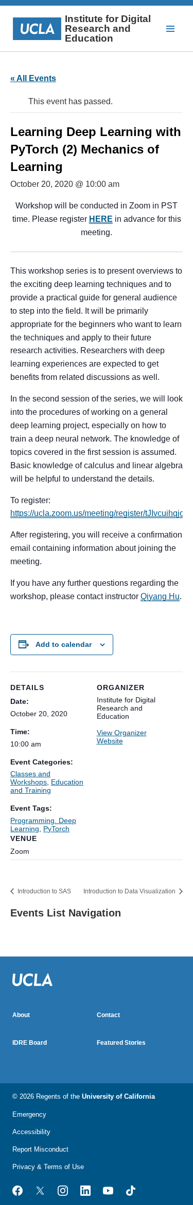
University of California (118, 1096)
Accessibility (31, 1132)
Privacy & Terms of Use (48, 1167)
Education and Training (46, 786)
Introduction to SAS (43, 891)
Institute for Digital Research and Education (108, 28)
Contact (108, 1015)
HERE (101, 219)
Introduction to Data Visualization (130, 891)
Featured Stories (121, 1042)
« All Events (33, 78)
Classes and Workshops (30, 778)
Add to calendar (64, 644)
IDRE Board (29, 1042)
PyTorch (56, 829)
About (21, 1015)
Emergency (29, 1114)
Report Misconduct (40, 1149)
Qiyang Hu (160, 596)
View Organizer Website (122, 737)
